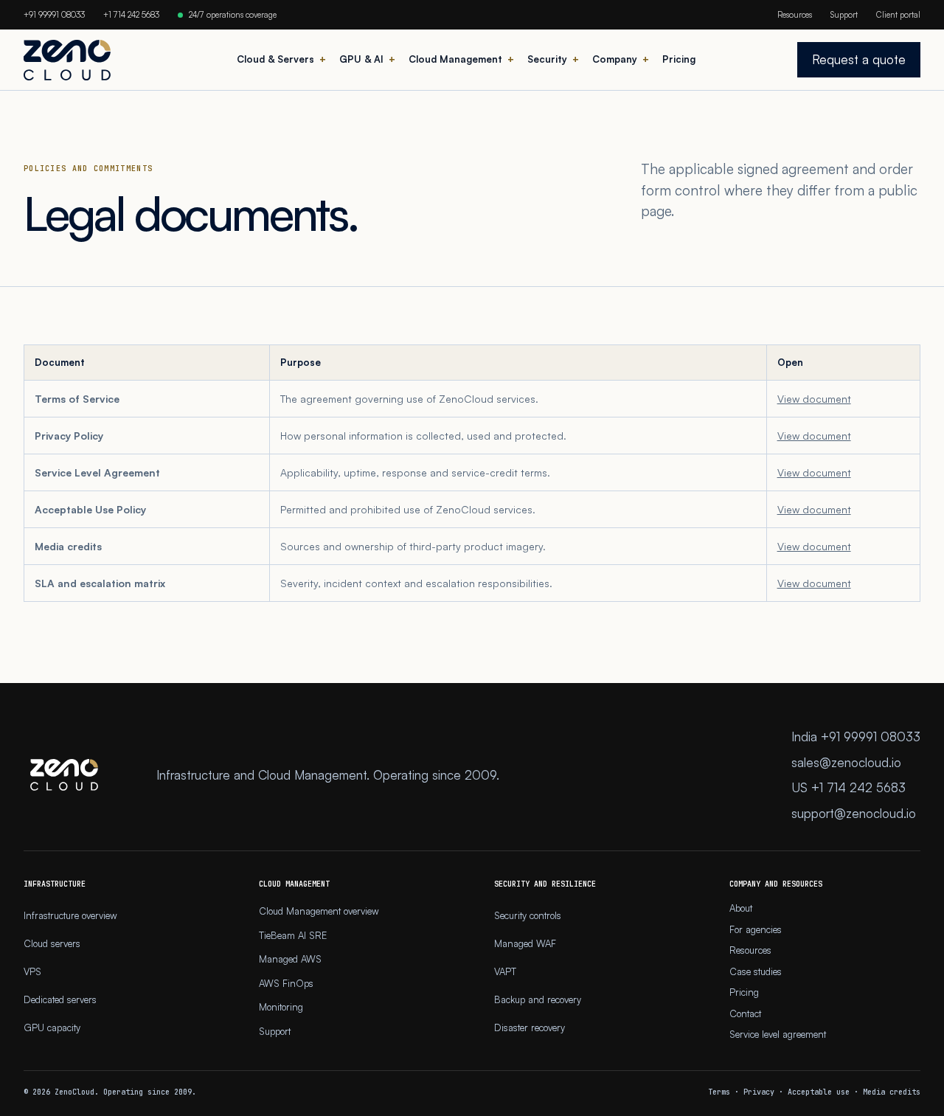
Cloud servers (52, 943)
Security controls (527, 915)
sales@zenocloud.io (846, 762)
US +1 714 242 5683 (848, 787)
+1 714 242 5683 (131, 15)
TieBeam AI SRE (293, 935)
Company (614, 59)
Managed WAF (525, 943)
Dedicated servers (60, 999)
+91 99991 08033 (54, 15)
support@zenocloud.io (853, 813)
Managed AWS (290, 959)
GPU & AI (361, 59)
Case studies (755, 971)
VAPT (505, 971)
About (740, 908)
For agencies (755, 929)
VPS (32, 971)
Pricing (678, 59)
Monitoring (281, 1007)
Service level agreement (777, 1034)
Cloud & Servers (275, 59)
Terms (719, 1092)
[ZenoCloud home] (67, 60)
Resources (794, 15)
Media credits (891, 1092)
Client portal (898, 15)
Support (844, 15)
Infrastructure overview (70, 915)
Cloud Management (455, 59)
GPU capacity (52, 1027)
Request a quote (859, 59)
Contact (745, 1013)
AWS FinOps (286, 983)
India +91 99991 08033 (855, 736)
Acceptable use (819, 1092)
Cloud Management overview (319, 911)
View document (814, 398)
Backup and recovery (537, 999)
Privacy (758, 1092)
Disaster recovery (529, 1027)
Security (547, 59)
